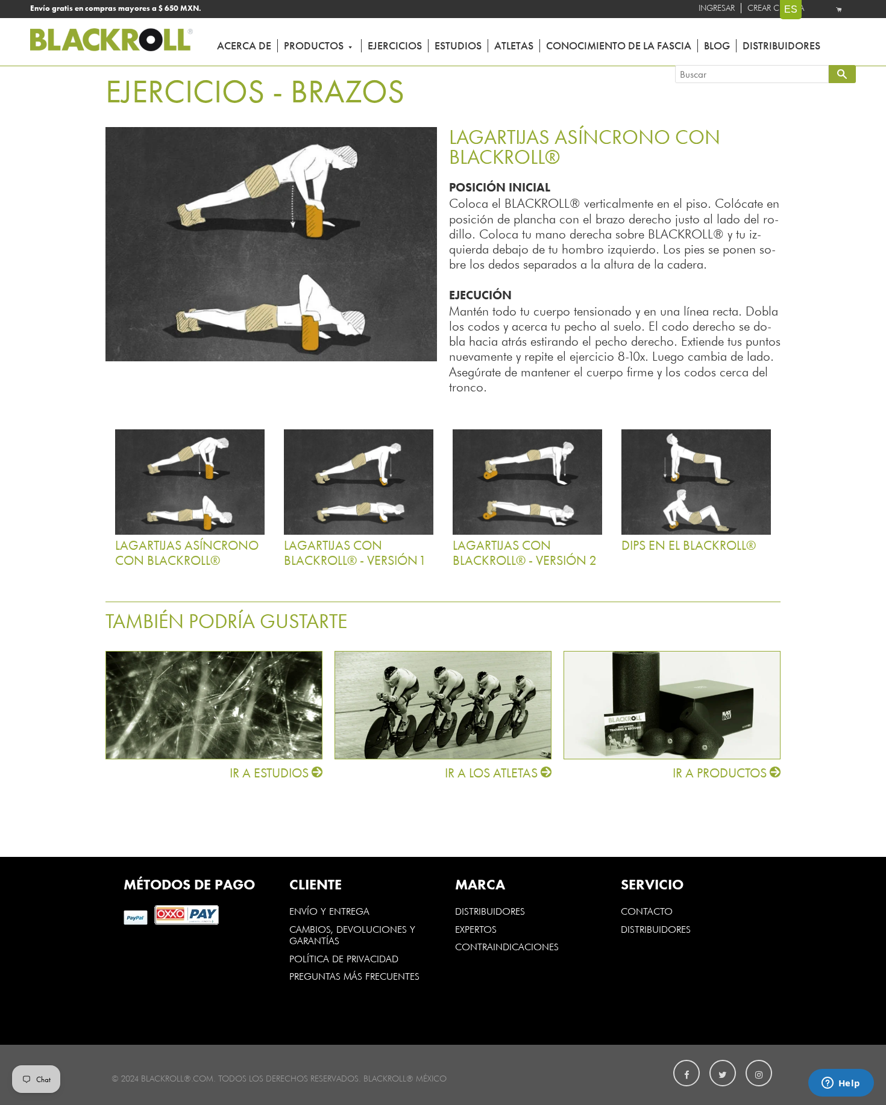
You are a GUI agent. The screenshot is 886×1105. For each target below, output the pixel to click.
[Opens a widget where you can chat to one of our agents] (841, 1084)
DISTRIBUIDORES (490, 910)
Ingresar (717, 8)
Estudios (458, 45)
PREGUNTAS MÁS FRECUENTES (354, 975)
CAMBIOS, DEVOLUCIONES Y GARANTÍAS (352, 934)
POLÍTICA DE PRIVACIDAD (343, 958)
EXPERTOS (477, 928)
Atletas (513, 45)
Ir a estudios (271, 773)
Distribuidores (781, 45)
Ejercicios (395, 45)
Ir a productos (721, 773)
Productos (315, 45)
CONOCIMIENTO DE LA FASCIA (618, 45)
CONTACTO (647, 910)
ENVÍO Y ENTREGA (329, 910)
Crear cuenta (775, 8)
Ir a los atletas (493, 773)
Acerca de (244, 45)
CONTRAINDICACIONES (507, 946)
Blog (717, 45)
